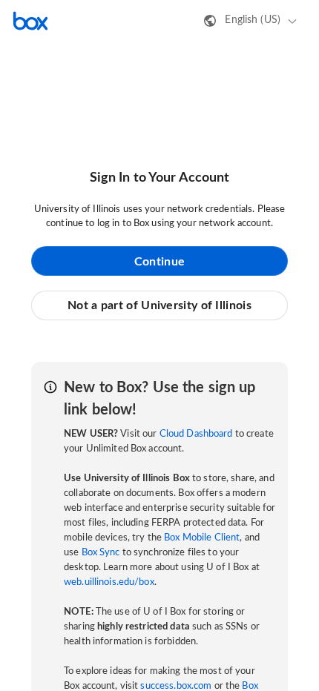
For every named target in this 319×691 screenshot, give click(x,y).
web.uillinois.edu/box (109, 582)
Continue (159, 262)
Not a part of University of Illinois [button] (159, 305)
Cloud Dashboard (196, 434)
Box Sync (101, 553)
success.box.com (175, 686)
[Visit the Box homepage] (30, 20)
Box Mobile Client (202, 538)
